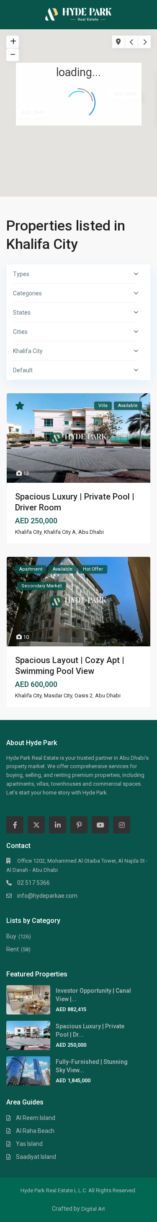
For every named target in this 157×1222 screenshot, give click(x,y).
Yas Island (29, 1143)
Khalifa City (28, 532)
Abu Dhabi (91, 532)
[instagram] (121, 824)
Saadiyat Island (36, 1156)
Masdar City (58, 695)
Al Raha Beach (35, 1130)
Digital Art (93, 1209)
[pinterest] (79, 824)
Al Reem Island (35, 1117)
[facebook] (14, 824)
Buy (11, 936)
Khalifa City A (60, 532)
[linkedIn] (57, 824)
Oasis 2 (84, 695)
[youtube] (100, 824)
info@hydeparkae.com (47, 895)
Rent (12, 949)
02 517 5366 (33, 882)
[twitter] (36, 824)
